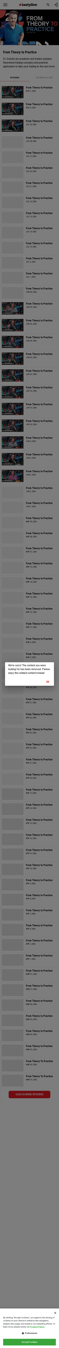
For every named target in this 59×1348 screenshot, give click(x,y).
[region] (29, 1328)
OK (47, 681)
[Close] (55, 1312)
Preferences (31, 1333)
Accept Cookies (29, 1342)
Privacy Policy (37, 1326)
